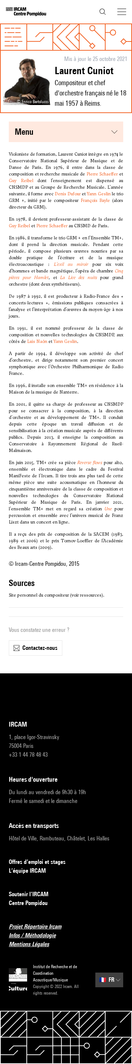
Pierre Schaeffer (102, 174)
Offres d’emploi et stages (37, 861)
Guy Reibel (21, 181)
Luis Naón (37, 341)
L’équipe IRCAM (27, 870)
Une (108, 509)
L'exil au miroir (71, 264)
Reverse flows (89, 463)
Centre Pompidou (28, 903)
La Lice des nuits (78, 278)
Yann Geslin (98, 194)
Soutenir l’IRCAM (28, 894)
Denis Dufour (68, 194)
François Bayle (95, 200)
